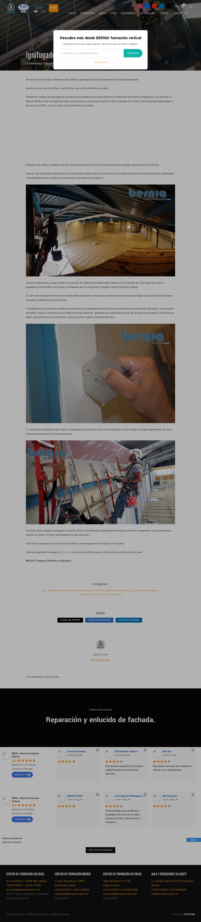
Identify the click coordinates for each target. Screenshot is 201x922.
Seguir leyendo (100, 62)
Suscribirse (133, 53)
